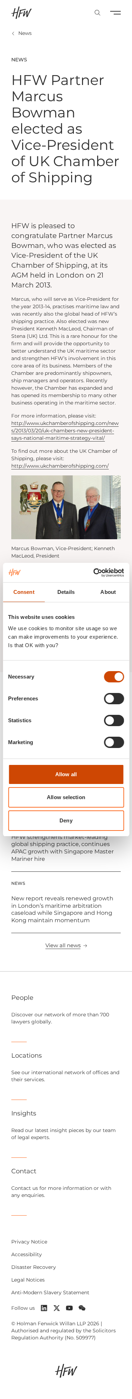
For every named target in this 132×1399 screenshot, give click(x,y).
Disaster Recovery (33, 1267)
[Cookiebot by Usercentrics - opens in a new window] (94, 572)
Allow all (66, 774)
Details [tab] (66, 592)
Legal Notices (28, 1280)
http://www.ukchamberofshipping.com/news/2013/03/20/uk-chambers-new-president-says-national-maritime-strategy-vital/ (65, 430)
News (25, 33)
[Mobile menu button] (115, 12)
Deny (65, 820)
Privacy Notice (29, 1242)
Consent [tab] (23, 592)
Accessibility (26, 1254)
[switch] (114, 698)
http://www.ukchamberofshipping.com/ (60, 466)
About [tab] (108, 592)
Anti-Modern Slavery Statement (50, 1292)
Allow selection (66, 797)
